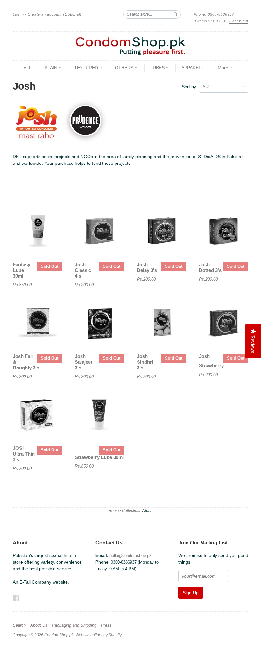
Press (106, 625)
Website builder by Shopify (98, 635)
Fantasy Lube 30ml (21, 270)
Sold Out (49, 266)
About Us (38, 625)
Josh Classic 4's (83, 270)
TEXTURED (86, 67)
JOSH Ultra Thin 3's (24, 454)
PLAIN (52, 67)
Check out (238, 21)
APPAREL (191, 67)
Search (19, 625)
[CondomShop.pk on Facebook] (16, 598)
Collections (131, 510)
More (223, 67)
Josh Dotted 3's (210, 267)
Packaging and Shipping (74, 625)
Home (114, 510)
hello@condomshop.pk (130, 555)
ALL (28, 67)
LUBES (158, 67)
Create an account (45, 14)
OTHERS (125, 67)
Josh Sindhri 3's (145, 362)
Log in (18, 14)
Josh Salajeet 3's (83, 362)
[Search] (176, 14)
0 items (209, 21)
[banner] (130, 45)
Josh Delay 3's (147, 267)
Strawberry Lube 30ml (99, 457)
